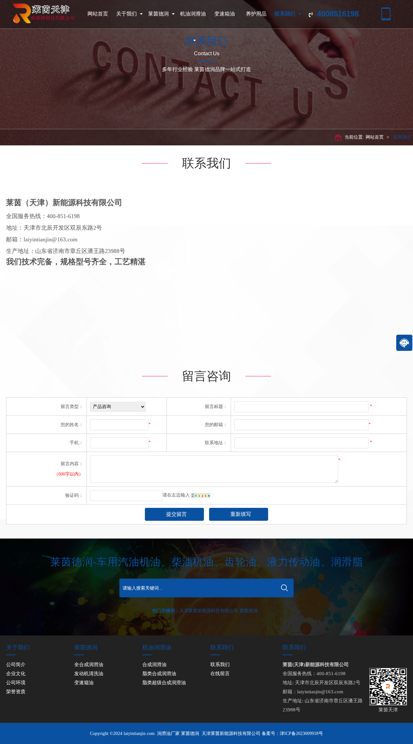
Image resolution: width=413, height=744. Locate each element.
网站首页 (97, 13)
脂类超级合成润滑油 (164, 682)
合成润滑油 (154, 664)
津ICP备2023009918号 (301, 733)
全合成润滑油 (88, 664)
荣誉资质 (15, 691)
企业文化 (15, 673)
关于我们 (126, 13)
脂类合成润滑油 (159, 673)
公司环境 (15, 682)
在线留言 (220, 673)
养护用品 (256, 13)
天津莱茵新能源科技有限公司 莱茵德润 (218, 610)
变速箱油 (224, 13)
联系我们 (285, 13)
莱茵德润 (158, 13)
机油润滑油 (193, 13)
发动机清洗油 (88, 673)
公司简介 (15, 664)
